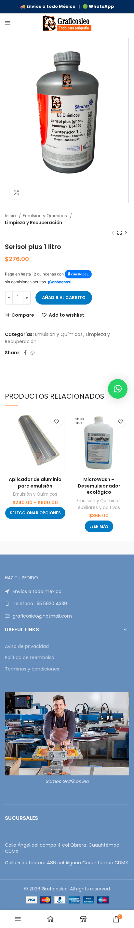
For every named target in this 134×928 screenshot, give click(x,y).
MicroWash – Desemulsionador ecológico (99, 485)
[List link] (67, 591)
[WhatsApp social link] (32, 352)
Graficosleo (55, 889)
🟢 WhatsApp (98, 6)
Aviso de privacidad (27, 646)
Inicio (11, 216)
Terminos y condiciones (32, 669)
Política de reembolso (29, 658)
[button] (117, 389)
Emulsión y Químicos (45, 216)
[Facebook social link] (25, 352)
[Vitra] (36, 548)
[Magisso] (98, 548)
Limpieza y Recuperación (33, 223)
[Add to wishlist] (56, 421)
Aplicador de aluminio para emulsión (35, 482)
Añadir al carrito (64, 297)
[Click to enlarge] (16, 192)
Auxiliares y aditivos (99, 508)
